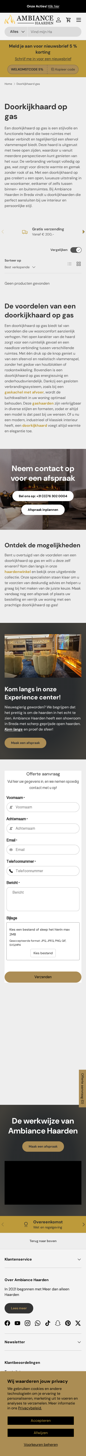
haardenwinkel (18, 571)
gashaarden (43, 403)
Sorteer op (13, 260)
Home (8, 84)
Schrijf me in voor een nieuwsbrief (43, 58)
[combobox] (43, 32)
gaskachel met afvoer (24, 392)
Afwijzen (41, 1432)
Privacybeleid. (30, 1408)
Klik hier (53, 6)
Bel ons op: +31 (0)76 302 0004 (43, 496)
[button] (69, 20)
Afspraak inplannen (43, 510)
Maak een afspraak (25, 743)
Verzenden (43, 977)
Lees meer (19, 1308)
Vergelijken (59, 250)
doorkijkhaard (34, 425)
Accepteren (41, 1420)
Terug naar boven (43, 1241)
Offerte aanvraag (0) (82, 1088)
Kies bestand (43, 953)
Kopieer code (65, 69)
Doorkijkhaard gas (28, 84)
